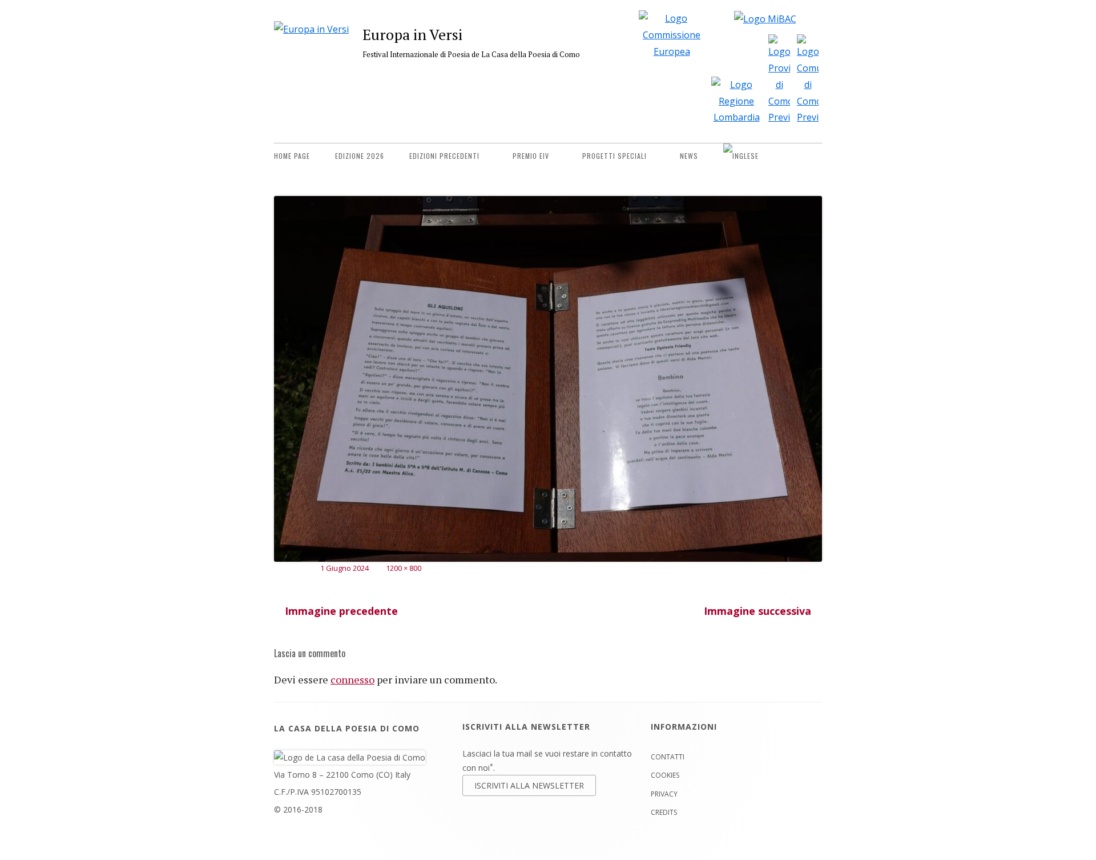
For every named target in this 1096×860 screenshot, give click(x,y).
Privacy (664, 794)
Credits (664, 812)
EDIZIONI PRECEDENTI (444, 156)
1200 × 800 (403, 568)
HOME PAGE (292, 156)
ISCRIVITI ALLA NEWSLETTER (529, 785)
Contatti (667, 757)
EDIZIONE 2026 (359, 156)
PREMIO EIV (531, 156)
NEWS (689, 156)
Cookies (665, 775)
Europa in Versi (412, 34)
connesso (352, 679)
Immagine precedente (341, 611)
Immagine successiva (757, 611)
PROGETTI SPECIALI (614, 156)
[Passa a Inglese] (741, 156)
